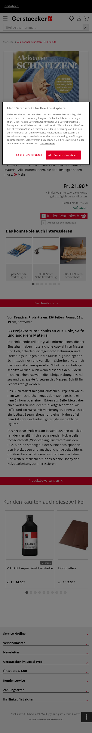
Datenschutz (47, 143)
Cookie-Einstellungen (29, 154)
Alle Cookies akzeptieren (63, 155)
